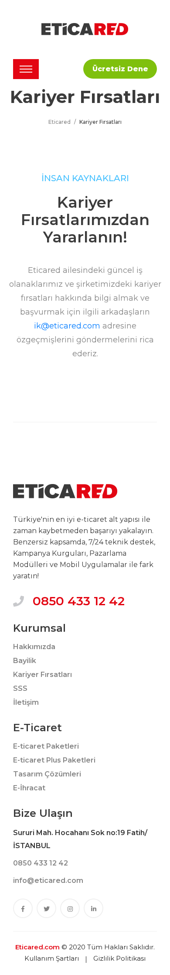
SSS (20, 688)
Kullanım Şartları (51, 958)
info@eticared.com (48, 880)
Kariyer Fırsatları (42, 674)
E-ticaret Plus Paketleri (54, 760)
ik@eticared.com (67, 326)
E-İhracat (29, 788)
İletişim (26, 702)
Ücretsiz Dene (120, 69)
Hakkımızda (34, 647)
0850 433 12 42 (79, 601)
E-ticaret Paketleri (46, 746)
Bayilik (24, 661)
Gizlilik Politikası (119, 958)
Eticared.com (37, 947)
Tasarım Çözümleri (47, 774)
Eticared (59, 122)
